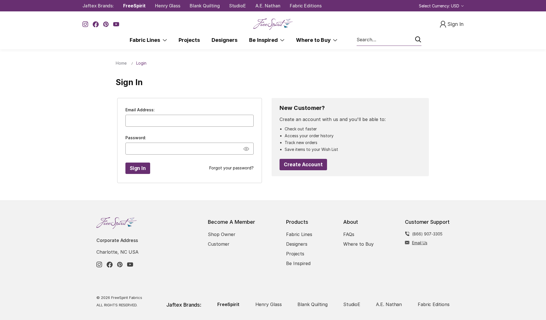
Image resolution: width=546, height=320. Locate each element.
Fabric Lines (146, 40)
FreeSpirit (134, 6)
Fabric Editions (306, 6)
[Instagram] (85, 24)
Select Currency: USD (439, 5)
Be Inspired (264, 40)
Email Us (419, 242)
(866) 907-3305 (427, 233)
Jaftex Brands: (98, 6)
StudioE (237, 6)
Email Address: (140, 109)
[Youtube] (116, 24)
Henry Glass (167, 6)
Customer (218, 244)
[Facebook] (96, 24)
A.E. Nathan (267, 6)
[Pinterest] (106, 24)
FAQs (348, 234)
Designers (224, 40)
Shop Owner (221, 234)
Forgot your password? (231, 167)
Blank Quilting (205, 6)
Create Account (303, 164)
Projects (189, 40)
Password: (135, 137)
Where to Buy (314, 40)
